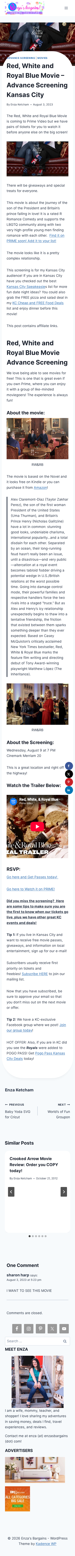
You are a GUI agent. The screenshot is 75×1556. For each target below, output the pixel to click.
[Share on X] (69, 774)
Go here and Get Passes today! (32, 877)
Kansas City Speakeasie (26, 287)
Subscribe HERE (35, 974)
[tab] (30, 1236)
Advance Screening (21, 57)
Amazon (40, 488)
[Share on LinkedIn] (69, 790)
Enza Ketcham (20, 104)
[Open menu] (66, 8)
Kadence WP (46, 1544)
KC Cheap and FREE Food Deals (38, 303)
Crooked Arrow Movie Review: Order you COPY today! (34, 1164)
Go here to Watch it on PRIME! (31, 889)
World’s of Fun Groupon (59, 1111)
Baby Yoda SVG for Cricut (17, 1111)
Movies (42, 57)
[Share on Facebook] (69, 766)
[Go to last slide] (11, 1192)
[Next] (64, 1192)
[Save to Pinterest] (69, 782)
